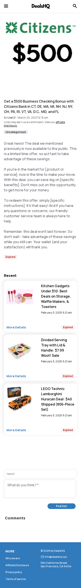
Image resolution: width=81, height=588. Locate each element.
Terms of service (15, 579)
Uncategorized (16, 132)
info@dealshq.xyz (56, 557)
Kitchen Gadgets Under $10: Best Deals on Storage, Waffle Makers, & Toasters (56, 296)
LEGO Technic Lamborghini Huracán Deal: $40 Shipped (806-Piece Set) (57, 399)
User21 (11, 117)
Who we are (12, 558)
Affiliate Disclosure (17, 565)
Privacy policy (13, 572)
